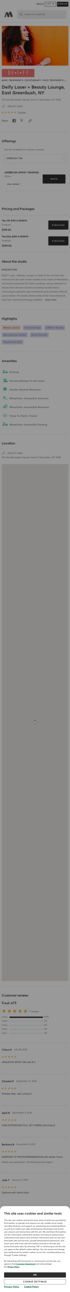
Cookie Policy (31, 1287)
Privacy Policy (13, 1267)
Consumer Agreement (25, 1264)
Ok (35, 1275)
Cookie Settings (35, 1282)
